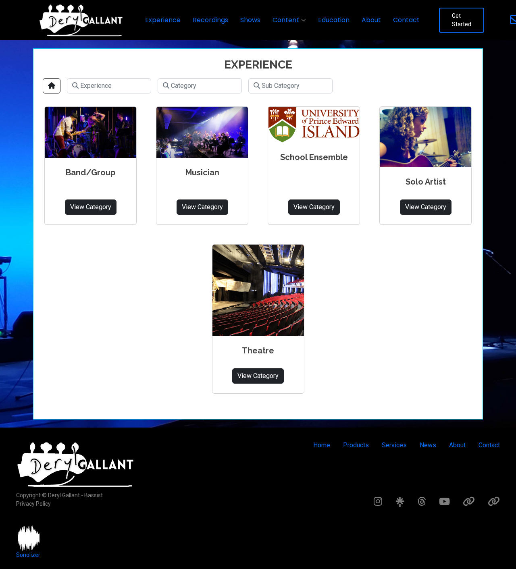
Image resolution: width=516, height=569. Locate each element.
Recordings (210, 20)
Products (356, 445)
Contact (406, 20)
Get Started (461, 19)
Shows (250, 20)
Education (334, 20)
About (371, 20)
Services (394, 445)
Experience (163, 20)
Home (321, 445)
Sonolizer (28, 555)
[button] (289, 20)
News (428, 445)
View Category (90, 207)
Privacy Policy (33, 503)
